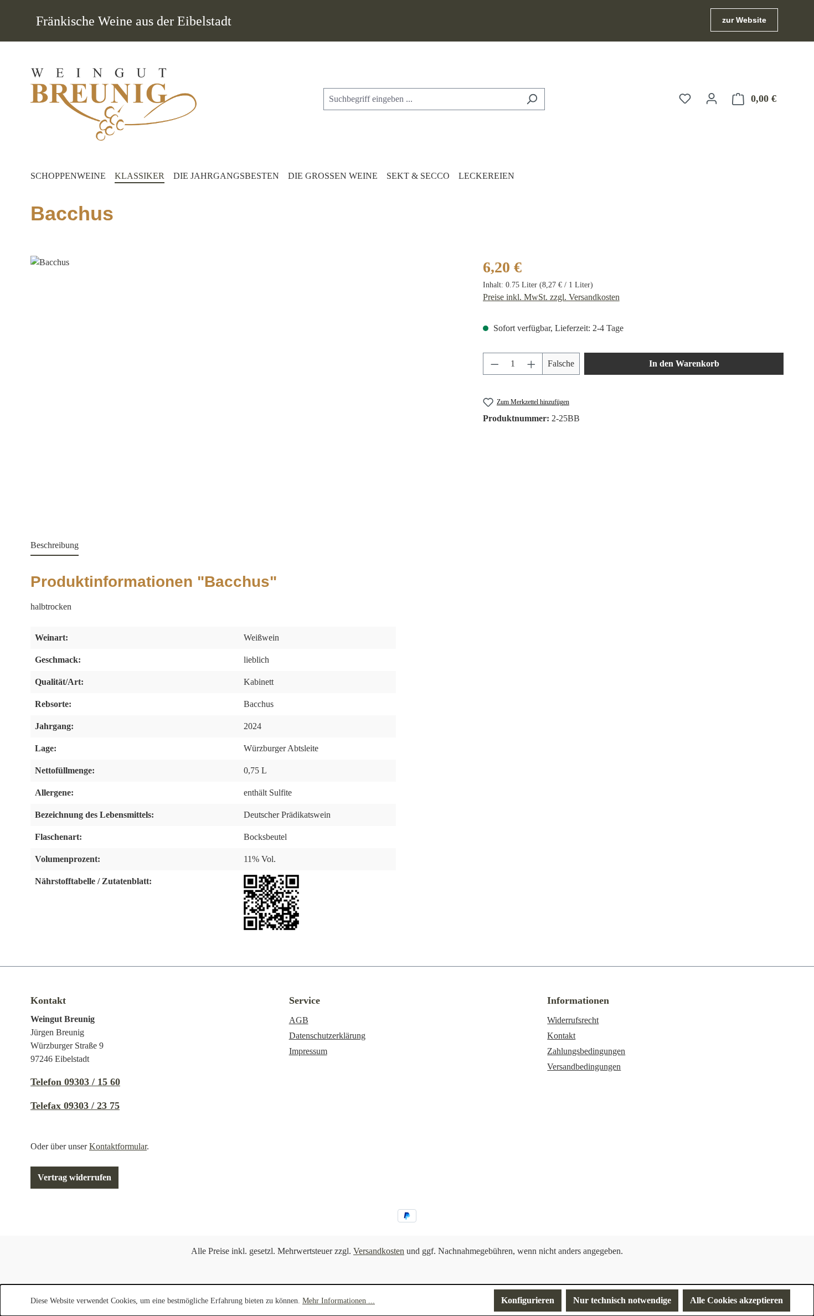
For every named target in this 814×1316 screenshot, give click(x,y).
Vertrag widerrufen (74, 1177)
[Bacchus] (245, 375)
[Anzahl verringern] (494, 364)
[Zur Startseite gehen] (113, 104)
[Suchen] (532, 99)
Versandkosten (378, 1251)
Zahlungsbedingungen (586, 1051)
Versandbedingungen (584, 1066)
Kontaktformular (118, 1146)
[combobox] (421, 99)
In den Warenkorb (684, 363)
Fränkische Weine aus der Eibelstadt (133, 21)
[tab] (54, 546)
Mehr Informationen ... (338, 1301)
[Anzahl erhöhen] (531, 364)
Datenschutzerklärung (327, 1035)
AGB (298, 1020)
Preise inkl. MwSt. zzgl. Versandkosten (551, 297)
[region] (245, 375)
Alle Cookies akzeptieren (736, 1300)
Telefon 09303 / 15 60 (75, 1081)
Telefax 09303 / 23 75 (75, 1105)
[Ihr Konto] (711, 98)
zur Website (744, 20)
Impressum (308, 1051)
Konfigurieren (527, 1300)
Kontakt (561, 1035)
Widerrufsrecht (573, 1020)
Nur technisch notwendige (622, 1300)
